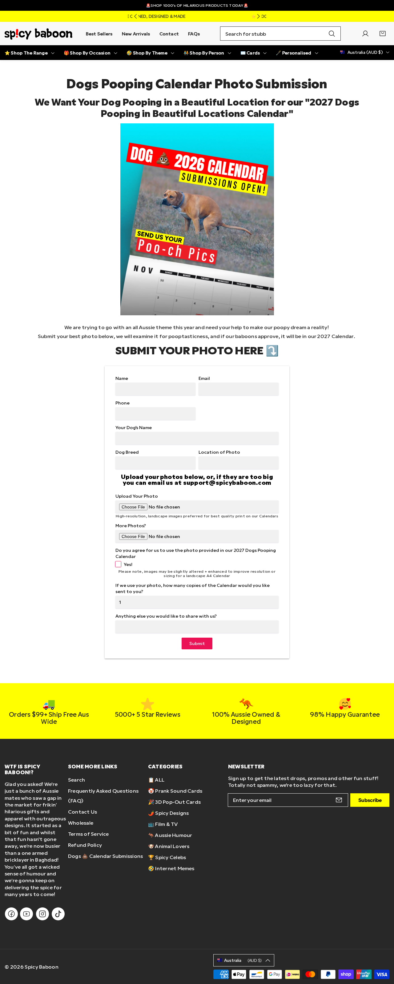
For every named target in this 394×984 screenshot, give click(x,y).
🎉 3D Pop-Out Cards (174, 802)
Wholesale (80, 823)
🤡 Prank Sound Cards (175, 791)
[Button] (135, 16)
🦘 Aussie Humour (170, 835)
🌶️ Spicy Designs (168, 813)
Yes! (128, 564)
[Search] (332, 33)
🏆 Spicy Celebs (167, 857)
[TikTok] (58, 914)
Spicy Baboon (41, 967)
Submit (197, 643)
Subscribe (370, 800)
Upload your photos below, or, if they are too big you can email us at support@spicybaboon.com (197, 479)
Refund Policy (85, 845)
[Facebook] (11, 914)
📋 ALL (156, 780)
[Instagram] (42, 914)
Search (76, 780)
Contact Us (82, 812)
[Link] (38, 33)
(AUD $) (243, 960)
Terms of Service (88, 834)
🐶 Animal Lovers (169, 846)
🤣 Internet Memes (171, 868)
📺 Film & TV (163, 824)
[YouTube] (26, 914)
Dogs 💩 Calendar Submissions (105, 856)
